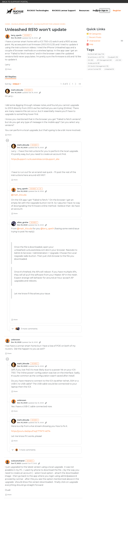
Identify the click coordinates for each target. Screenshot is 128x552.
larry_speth (16, 35)
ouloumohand (17, 461)
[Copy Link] (39, 38)
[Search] (96, 10)
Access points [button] (94, 63)
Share (8, 69)
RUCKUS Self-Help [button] (96, 54)
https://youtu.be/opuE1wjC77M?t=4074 (30, 431)
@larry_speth (47, 228)
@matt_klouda (18, 195)
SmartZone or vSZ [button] (96, 57)
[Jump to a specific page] (80, 84)
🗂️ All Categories (93, 34)
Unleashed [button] (109, 69)
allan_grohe (22, 222)
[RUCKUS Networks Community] (15, 11)
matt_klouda (17, 90)
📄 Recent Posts (93, 37)
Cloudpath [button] (113, 57)
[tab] (11, 77)
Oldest (16, 84)
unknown (15, 340)
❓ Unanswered (104, 41)
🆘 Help (89, 44)
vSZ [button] (118, 60)
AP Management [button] (104, 60)
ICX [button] (90, 60)
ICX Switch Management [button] (98, 66)
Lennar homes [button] (94, 69)
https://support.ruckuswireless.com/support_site (35, 159)
